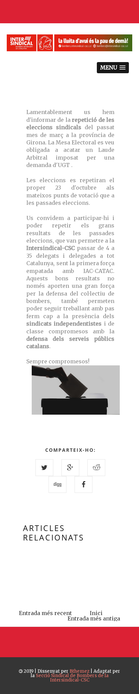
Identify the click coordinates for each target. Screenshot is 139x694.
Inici (96, 613)
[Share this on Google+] (70, 467)
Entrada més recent (45, 613)
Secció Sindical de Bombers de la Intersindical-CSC (72, 678)
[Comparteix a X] (44, 467)
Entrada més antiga (93, 618)
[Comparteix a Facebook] (83, 484)
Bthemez (79, 671)
